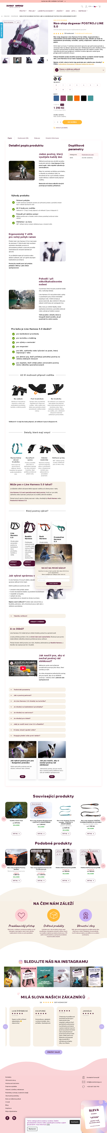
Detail (15, 833)
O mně (7, 1102)
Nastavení (32, 1129)
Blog (7, 1105)
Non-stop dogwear (60, 20)
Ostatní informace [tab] (52, 138)
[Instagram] (14, 1118)
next (103, 818)
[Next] (101, 1026)
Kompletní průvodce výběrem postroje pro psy (76, 64)
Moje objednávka (11, 1111)
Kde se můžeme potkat (13, 1099)
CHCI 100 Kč (53, 583)
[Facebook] (7, 1118)
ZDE (48, 1124)
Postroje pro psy (88, 154)
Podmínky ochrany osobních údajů (16, 1092)
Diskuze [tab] (37, 138)
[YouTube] (92, 1077)
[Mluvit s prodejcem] (61, 128)
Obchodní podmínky (12, 1096)
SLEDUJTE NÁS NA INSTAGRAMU (56, 961)
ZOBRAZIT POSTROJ (13, 563)
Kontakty (8, 1077)
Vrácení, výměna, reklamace (14, 1089)
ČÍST (22, 776)
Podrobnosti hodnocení (83, 33)
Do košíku (72, 122)
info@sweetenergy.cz (94, 1082)
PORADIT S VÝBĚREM (37, 622)
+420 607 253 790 (93, 1086)
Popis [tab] (10, 138)
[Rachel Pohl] (55, 79)
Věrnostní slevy (10, 1080)
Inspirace (8, 1108)
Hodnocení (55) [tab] (23, 138)
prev (3, 818)
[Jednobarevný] (59, 79)
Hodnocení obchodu (12, 1083)
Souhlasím (75, 1122)
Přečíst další (53, 1052)
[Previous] (5, 1026)
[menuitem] (23, 11)
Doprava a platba (11, 1086)
